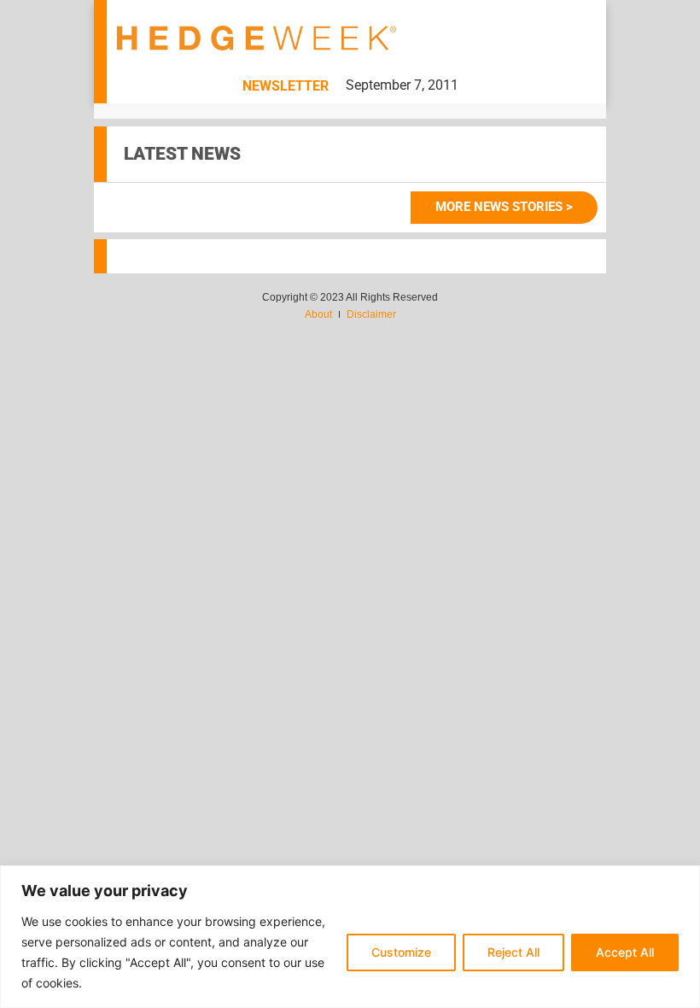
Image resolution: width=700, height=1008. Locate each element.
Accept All (625, 952)
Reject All (513, 952)
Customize (401, 952)
